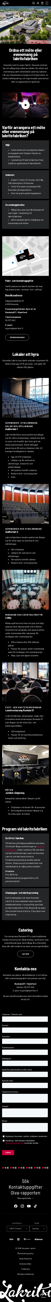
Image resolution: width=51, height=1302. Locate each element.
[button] (33, 3)
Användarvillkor (25, 1264)
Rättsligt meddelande (25, 1274)
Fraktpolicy (25, 1269)
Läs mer (25, 954)
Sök (25, 1181)
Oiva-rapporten (25, 1192)
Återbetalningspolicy (26, 1253)
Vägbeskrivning (17, 337)
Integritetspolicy (25, 1258)
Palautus (43, 1297)
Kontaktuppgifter (25, 1187)
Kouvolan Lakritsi (28, 1248)
